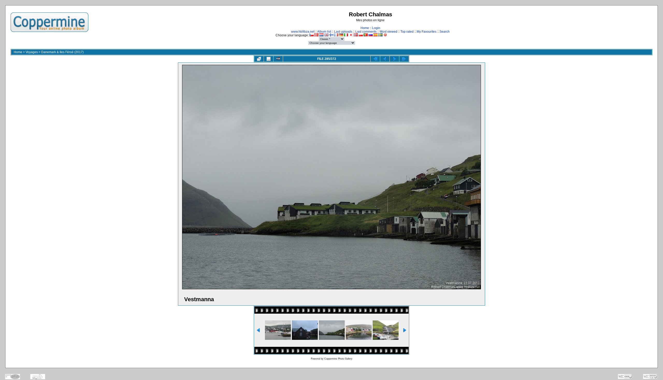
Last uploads (343, 31)
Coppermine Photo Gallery (338, 358)
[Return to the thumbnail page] (259, 59)
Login (376, 28)
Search (444, 31)
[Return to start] (375, 59)
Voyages (32, 52)
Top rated (407, 31)
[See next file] (394, 59)
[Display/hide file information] (268, 59)
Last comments (366, 31)
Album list (324, 31)
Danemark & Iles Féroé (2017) (62, 52)
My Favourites (426, 31)
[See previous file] (385, 59)
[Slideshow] (278, 59)
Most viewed (388, 31)
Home (365, 28)
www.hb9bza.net (302, 31)
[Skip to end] (404, 59)
